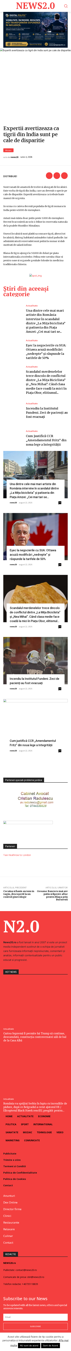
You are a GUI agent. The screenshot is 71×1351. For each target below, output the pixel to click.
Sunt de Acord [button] (50, 1345)
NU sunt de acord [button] (29, 1345)
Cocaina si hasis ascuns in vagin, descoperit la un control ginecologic (18, 894)
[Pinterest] (64, 175)
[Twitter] (56, 175)
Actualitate (32, 306)
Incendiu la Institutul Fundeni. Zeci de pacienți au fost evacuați (47, 412)
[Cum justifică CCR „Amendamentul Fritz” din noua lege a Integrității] (13, 438)
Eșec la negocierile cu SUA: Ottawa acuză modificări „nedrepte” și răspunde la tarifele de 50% (33, 554)
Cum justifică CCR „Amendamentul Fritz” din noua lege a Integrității (46, 440)
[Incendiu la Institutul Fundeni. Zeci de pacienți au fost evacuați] (13, 410)
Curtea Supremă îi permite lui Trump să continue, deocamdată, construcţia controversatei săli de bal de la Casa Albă (34, 1037)
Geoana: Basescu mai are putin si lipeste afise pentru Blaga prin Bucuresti (52, 895)
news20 (14, 157)
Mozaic (8, 150)
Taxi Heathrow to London (17, 855)
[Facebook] (49, 175)
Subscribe (35, 1326)
